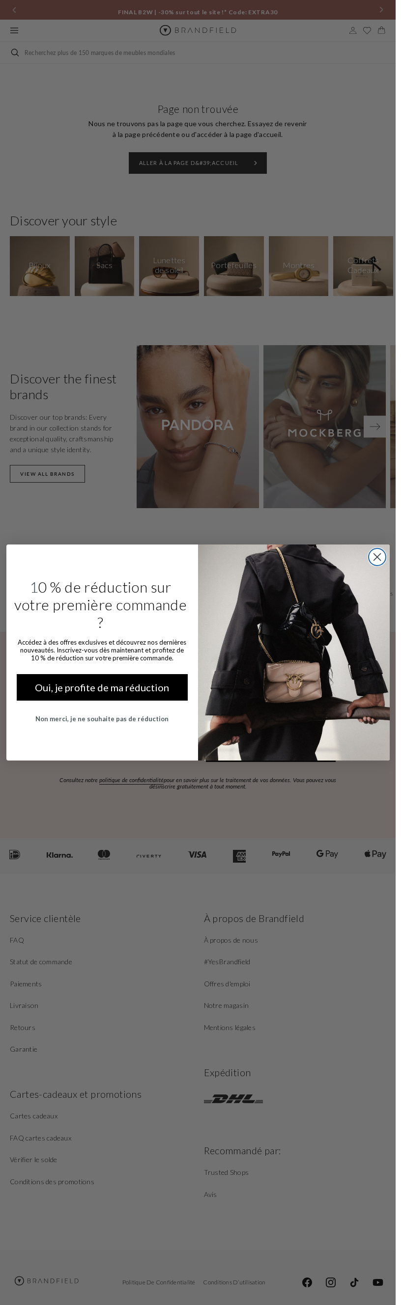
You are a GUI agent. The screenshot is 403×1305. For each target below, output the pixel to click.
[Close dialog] (377, 557)
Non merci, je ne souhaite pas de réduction (102, 719)
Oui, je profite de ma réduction (102, 687)
